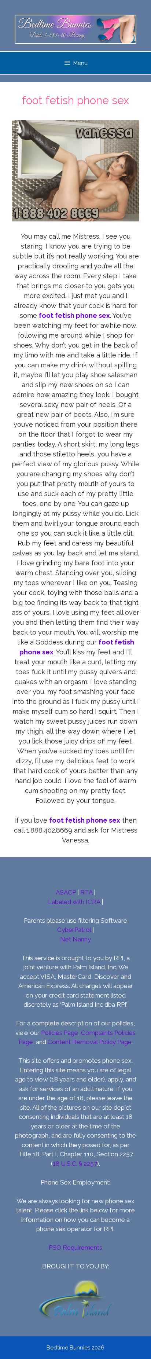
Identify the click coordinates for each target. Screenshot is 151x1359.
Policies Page (59, 1032)
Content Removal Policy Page (90, 1042)
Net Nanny (75, 939)
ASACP (66, 892)
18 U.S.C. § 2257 (75, 1163)
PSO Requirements (75, 1247)
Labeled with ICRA (74, 902)
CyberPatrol (74, 929)
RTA (86, 892)
